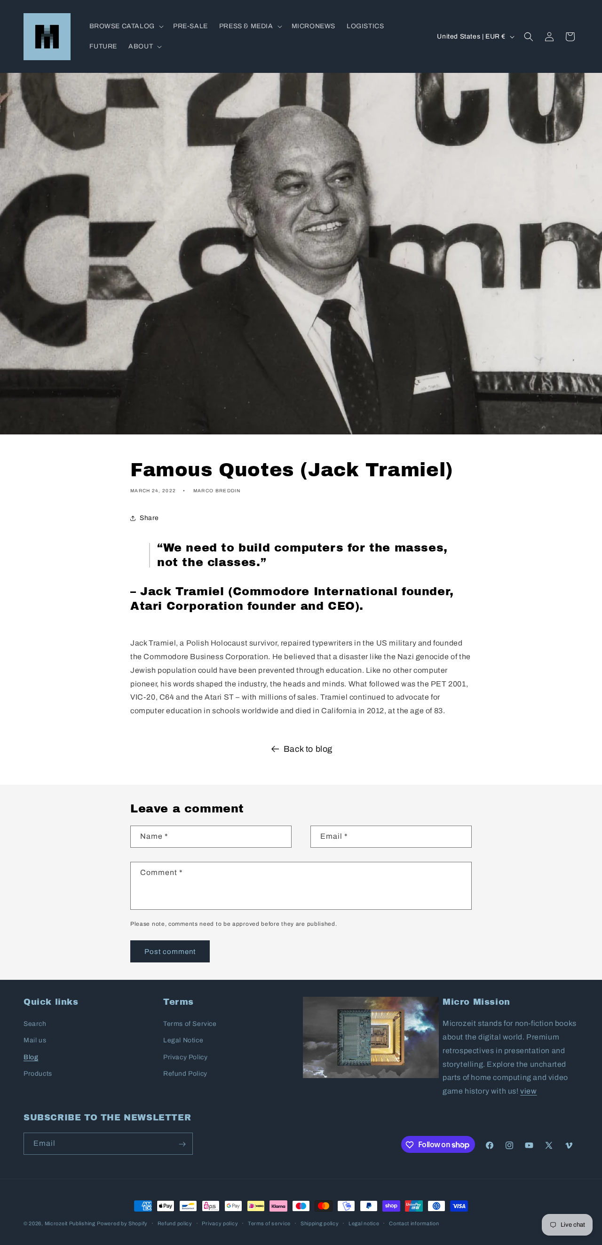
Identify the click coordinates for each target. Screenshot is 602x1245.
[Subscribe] (182, 1144)
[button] (125, 26)
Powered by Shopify (122, 1223)
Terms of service (269, 1223)
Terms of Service (190, 1023)
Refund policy (175, 1223)
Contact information (414, 1223)
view (528, 1091)
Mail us (35, 1040)
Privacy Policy (185, 1057)
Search (35, 1023)
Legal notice (364, 1223)
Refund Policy (185, 1073)
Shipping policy (320, 1223)
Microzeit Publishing (70, 1223)
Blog (31, 1057)
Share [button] (149, 517)
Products (38, 1073)
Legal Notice (183, 1040)
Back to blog (308, 749)
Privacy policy (220, 1223)
